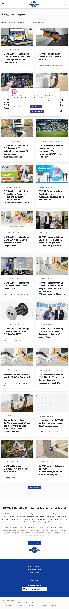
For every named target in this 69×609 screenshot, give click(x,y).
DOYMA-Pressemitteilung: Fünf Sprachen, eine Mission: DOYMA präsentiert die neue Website (17, 58)
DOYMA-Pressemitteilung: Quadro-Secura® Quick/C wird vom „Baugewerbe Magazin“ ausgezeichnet (51, 241)
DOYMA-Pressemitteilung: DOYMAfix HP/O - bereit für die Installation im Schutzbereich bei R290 (51, 378)
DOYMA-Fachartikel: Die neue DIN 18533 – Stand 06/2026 (50, 57)
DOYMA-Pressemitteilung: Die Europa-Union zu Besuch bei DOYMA (17, 285)
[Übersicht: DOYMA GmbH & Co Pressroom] (34, 4)
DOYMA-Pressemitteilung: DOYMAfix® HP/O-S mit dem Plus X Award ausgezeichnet (16, 241)
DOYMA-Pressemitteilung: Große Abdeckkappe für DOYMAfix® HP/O (16, 331)
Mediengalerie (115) (23, 22)
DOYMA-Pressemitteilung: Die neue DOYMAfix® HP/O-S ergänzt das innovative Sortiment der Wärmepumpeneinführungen (52, 288)
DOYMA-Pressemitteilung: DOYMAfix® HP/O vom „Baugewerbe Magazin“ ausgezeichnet (51, 332)
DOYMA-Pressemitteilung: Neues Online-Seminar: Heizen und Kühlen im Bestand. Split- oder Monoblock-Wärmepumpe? (16, 197)
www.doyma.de (34, 580)
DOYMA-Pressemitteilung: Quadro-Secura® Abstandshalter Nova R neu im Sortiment (51, 195)
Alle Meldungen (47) (8, 22)
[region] (34, 102)
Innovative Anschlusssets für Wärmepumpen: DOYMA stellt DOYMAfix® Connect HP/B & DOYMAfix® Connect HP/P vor (17, 426)
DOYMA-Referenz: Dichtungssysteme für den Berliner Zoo (16, 469)
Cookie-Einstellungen (18, 106)
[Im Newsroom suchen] (66, 4)
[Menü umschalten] (3, 4)
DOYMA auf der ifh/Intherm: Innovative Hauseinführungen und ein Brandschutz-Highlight (52, 470)
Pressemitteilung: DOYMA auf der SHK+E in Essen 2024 (17, 375)
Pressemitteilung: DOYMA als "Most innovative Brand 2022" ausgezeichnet (51, 423)
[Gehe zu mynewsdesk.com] (8, 600)
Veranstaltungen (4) (39, 22)
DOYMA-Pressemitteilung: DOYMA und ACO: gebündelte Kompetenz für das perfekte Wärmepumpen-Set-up (16, 151)
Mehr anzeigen (34, 487)
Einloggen (63, 603)
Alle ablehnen (36, 107)
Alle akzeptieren (37, 111)
